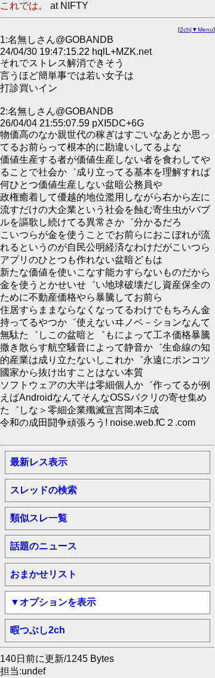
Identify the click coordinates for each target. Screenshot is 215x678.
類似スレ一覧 (38, 518)
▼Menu (202, 29)
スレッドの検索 (43, 490)
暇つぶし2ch (37, 630)
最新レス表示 (38, 462)
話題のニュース (43, 546)
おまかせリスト (43, 574)
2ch (185, 29)
